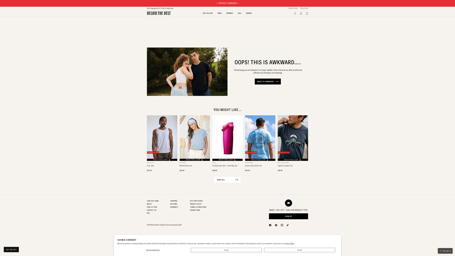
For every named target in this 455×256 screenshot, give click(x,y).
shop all (221, 180)
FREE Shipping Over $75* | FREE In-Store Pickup (160, 8)
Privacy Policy (289, 243)
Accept (226, 250)
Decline (299, 250)
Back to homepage (265, 81)
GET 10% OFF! (11, 250)
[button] (295, 13)
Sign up (288, 216)
